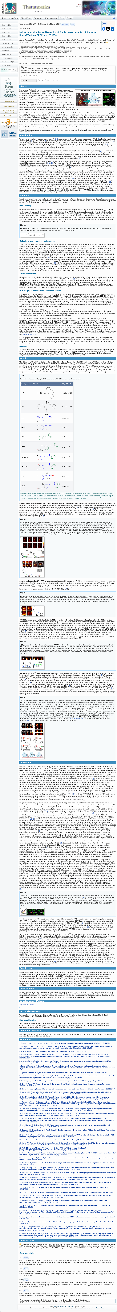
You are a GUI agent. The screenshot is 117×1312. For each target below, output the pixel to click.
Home (3, 18)
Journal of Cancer (9, 116)
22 (55, 263)
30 (39, 831)
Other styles (33, 75)
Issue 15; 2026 (6, 25)
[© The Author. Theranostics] (95, 98)
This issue (64, 24)
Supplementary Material (9, 92)
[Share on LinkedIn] (112, 29)
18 (73, 178)
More (67, 59)
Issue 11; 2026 (6, 40)
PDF (104, 23)
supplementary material (29, 334)
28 (47, 811)
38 (58, 940)
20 (110, 182)
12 (49, 163)
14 (70, 167)
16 (83, 176)
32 (79, 853)
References (9, 96)
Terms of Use (100, 1308)
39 (71, 950)
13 (52, 163)
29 (33, 819)
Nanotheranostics (9, 101)
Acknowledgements (9, 94)
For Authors (38, 18)
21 (47, 202)
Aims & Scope (13, 18)
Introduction (9, 81)
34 (60, 863)
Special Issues (6, 65)
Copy (23, 75)
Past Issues (5, 51)
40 (55, 961)
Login (62, 18)
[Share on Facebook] (103, 29)
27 (45, 811)
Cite (72, 24)
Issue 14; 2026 (6, 29)
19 (114, 178)
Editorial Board (26, 18)
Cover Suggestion (7, 58)
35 (20, 889)
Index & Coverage (8, 62)
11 (79, 158)
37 (40, 938)
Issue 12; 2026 (6, 36)
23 (57, 263)
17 (54, 178)
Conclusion (9, 88)
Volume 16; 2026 (7, 43)
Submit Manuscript (51, 18)
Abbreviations (9, 89)
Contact (69, 18)
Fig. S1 (28, 720)
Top (9, 79)
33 (109, 856)
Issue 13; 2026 (6, 32)
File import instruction (53, 81)
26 (73, 794)
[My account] (114, 18)
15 (81, 171)
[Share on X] (108, 29)
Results (9, 84)
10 (100, 151)
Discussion (9, 86)
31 (102, 849)
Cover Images (6, 54)
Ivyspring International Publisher (63, 1306)
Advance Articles (7, 47)
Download (42, 81)
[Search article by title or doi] (14, 69)
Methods (9, 82)
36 (88, 927)
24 (74, 279)
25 (59, 287)
